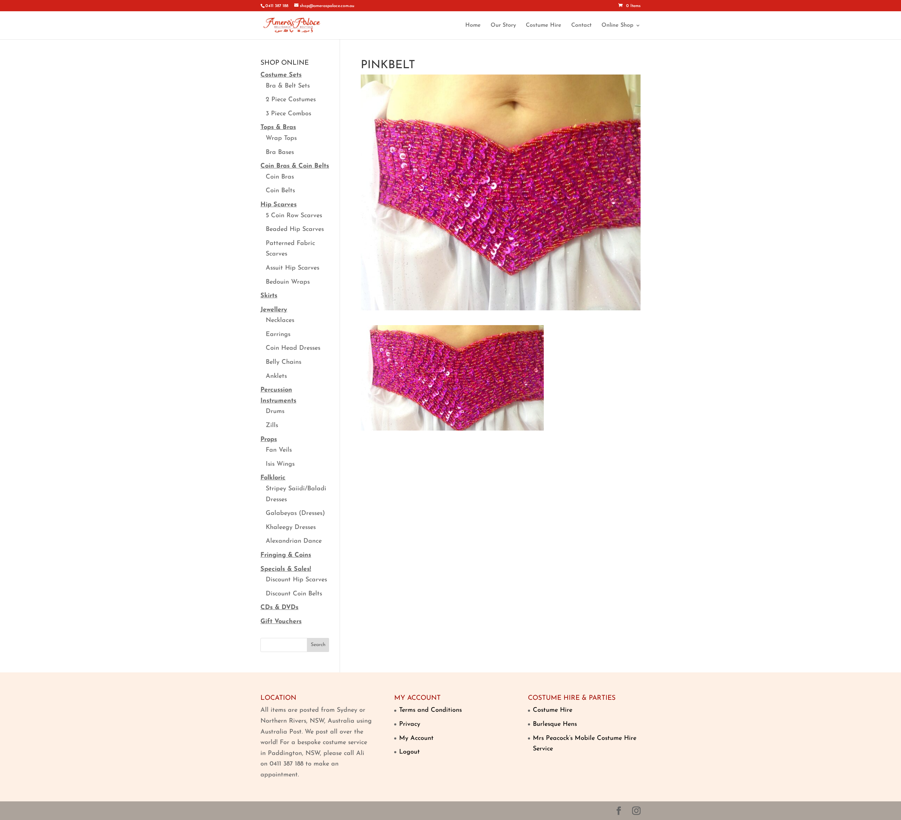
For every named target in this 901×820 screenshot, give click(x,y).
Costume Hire (543, 25)
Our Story (503, 25)
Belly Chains (283, 362)
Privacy (409, 724)
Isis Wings (280, 464)
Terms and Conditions (430, 710)
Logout (409, 752)
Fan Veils (279, 450)
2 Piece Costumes (291, 100)
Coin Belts (280, 191)
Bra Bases (280, 152)
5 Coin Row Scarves (294, 216)
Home (473, 25)
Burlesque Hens (555, 724)
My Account (416, 738)
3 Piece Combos (288, 114)
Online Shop (617, 25)
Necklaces (280, 320)
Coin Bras (280, 177)
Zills (272, 425)
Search (318, 644)
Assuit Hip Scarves (292, 268)
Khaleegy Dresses (291, 527)
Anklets (276, 376)
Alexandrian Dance (294, 541)
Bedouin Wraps (288, 282)
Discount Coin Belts (294, 594)
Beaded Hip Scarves (295, 229)
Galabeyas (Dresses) (295, 513)
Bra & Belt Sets (288, 86)
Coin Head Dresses (293, 348)
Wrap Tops (281, 138)
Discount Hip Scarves (296, 580)
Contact (581, 25)
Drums (275, 411)
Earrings (278, 334)
